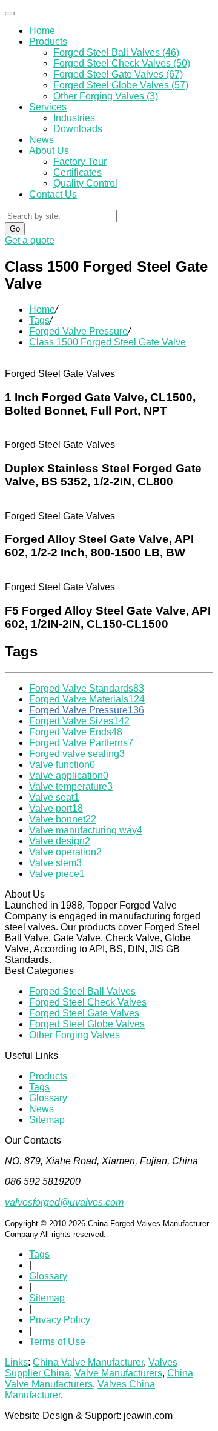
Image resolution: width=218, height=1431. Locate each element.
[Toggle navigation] (10, 13)
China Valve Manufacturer (88, 1362)
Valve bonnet (62, 819)
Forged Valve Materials (87, 699)
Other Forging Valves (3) (105, 96)
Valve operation (65, 852)
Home (42, 30)
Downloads (77, 129)
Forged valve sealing (77, 754)
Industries (74, 118)
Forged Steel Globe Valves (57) (120, 85)
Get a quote (29, 240)
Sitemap (47, 1120)
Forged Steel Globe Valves (87, 1024)
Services (48, 107)
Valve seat (54, 797)
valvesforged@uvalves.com (64, 1202)
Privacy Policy (59, 1320)
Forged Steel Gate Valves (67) (118, 74)
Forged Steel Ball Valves (82, 991)
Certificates (77, 172)
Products (48, 41)
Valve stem (55, 863)
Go (15, 228)
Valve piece (57, 874)
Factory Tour (80, 161)
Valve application (68, 775)
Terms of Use (57, 1341)
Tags (39, 320)
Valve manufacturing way (85, 830)
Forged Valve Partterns (81, 743)
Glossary (48, 1098)
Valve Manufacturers (118, 1373)
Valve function (62, 764)
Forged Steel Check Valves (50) (121, 63)
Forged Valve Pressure (78, 331)
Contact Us (53, 194)
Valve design (59, 841)
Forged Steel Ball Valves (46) (116, 52)
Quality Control (85, 183)
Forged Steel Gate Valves (84, 1013)
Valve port (56, 808)
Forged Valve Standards (86, 688)
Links (16, 1362)
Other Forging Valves (74, 1035)
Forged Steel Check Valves (88, 1002)
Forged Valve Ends (75, 732)
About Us (49, 150)
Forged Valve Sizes (79, 721)
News (41, 140)
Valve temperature (71, 786)
